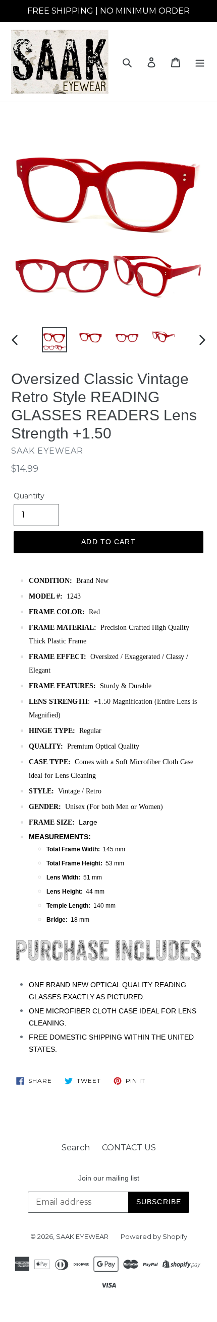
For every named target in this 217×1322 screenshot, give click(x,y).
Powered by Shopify (154, 1236)
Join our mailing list (108, 1178)
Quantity (29, 495)
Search (76, 1147)
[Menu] (200, 62)
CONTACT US (129, 1147)
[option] (54, 340)
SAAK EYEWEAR (82, 1236)
